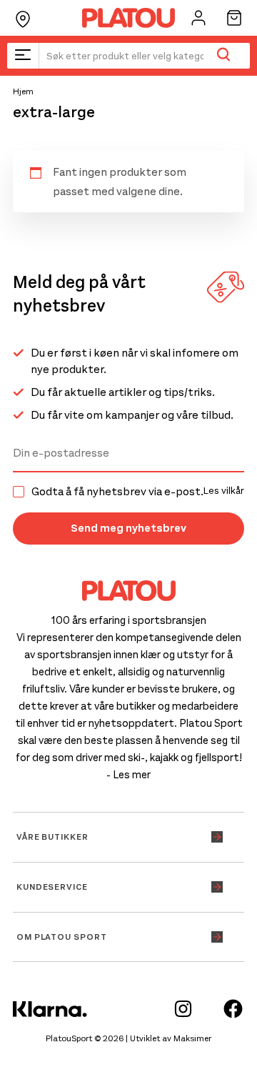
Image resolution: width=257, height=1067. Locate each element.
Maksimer (192, 1038)
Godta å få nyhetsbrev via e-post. (137, 492)
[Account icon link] (198, 18)
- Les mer (128, 775)
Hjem (23, 91)
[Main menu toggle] (22, 56)
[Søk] (223, 55)
